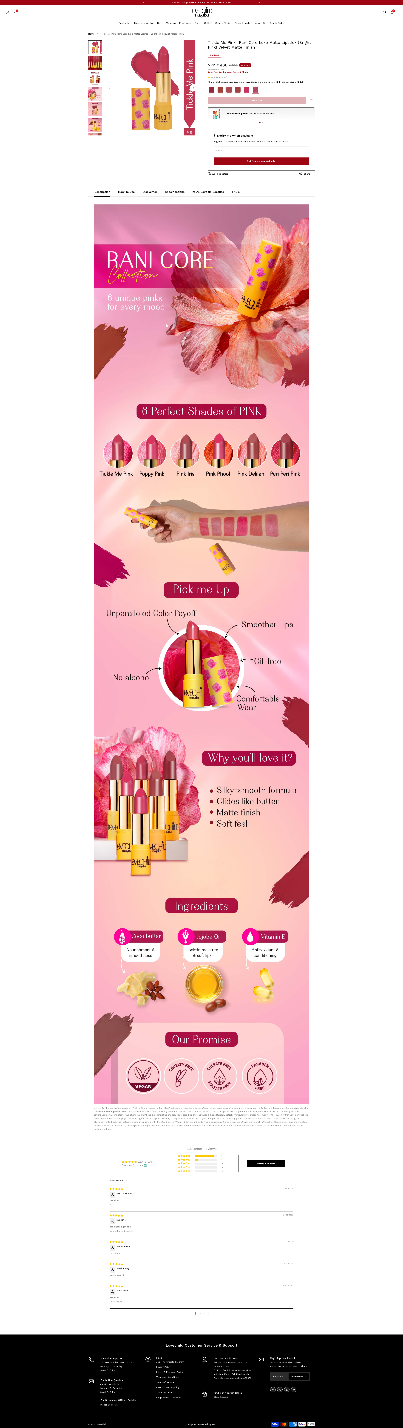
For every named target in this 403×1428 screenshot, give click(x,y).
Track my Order (164, 1392)
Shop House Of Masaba (168, 1397)
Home (91, 34)
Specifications (174, 191)
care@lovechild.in (109, 1384)
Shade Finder (223, 23)
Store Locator (243, 23)
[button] (209, 77)
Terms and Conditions (167, 1377)
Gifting (208, 23)
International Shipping (167, 1387)
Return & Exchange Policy (169, 1372)
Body (198, 23)
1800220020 (126, 1362)
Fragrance (185, 23)
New (159, 23)
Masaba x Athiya (144, 23)
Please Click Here (109, 1404)
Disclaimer (150, 191)
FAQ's (236, 191)
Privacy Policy (163, 1367)
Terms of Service (165, 1382)
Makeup (171, 23)
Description (102, 191)
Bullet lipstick (233, 1125)
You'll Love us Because (208, 191)
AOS (214, 1424)
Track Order (277, 23)
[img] (116, 1189)
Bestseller (125, 23)
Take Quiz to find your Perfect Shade (228, 72)
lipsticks (106, 1129)
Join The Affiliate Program (170, 1362)
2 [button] (200, 1313)
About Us (260, 23)
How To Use (126, 191)
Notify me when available (261, 161)
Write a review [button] (266, 1163)
